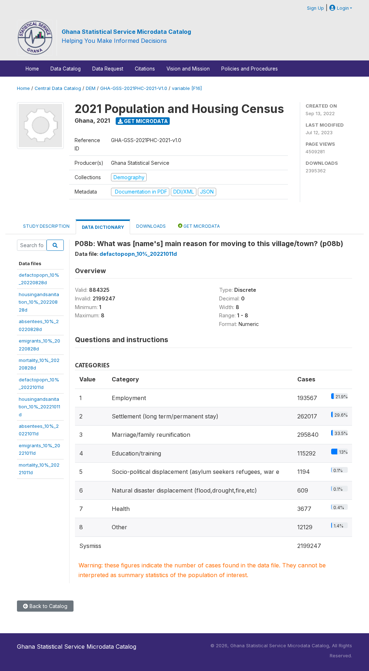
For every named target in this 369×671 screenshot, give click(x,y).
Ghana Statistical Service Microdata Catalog (126, 31)
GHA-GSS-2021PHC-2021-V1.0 (133, 88)
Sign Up (315, 8)
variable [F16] (187, 88)
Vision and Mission (188, 69)
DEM (90, 88)
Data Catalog (65, 69)
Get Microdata (145, 121)
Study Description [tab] (46, 226)
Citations (145, 69)
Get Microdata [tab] (201, 226)
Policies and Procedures (249, 69)
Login (342, 8)
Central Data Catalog (58, 88)
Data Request (107, 69)
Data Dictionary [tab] (103, 227)
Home (32, 69)
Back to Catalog (47, 606)
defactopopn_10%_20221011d (138, 254)
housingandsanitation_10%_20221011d (39, 406)
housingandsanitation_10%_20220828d (39, 302)
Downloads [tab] (151, 226)
